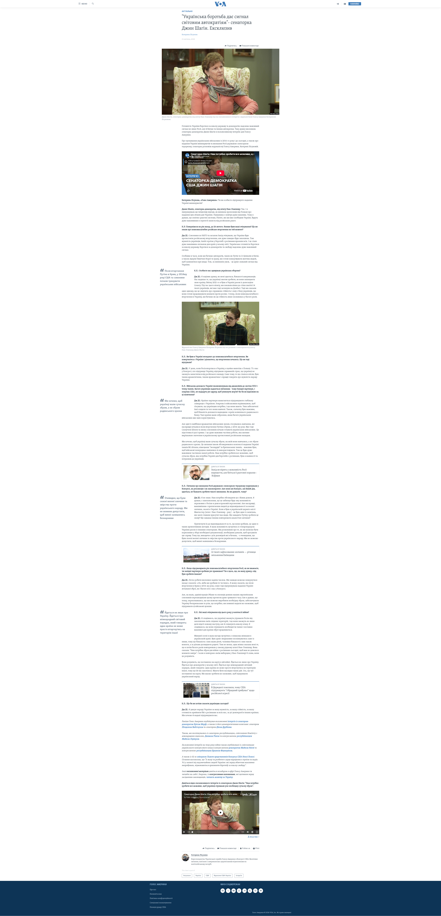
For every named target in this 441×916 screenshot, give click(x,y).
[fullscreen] (257, 832)
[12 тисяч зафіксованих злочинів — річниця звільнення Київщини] (196, 555)
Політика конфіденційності (161, 898)
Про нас (153, 890)
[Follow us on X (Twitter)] (228, 891)
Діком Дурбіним (223, 727)
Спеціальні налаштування (160, 903)
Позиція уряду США (158, 907)
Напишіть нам (156, 894)
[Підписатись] (261, 891)
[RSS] (250, 891)
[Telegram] (337, 4)
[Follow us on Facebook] (222, 891)
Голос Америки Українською (198, 797)
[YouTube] (344, 4)
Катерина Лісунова (190, 35)
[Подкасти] (255, 891)
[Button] (231, 45)
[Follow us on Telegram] (244, 891)
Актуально (187, 11)
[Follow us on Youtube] (233, 891)
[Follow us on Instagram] (239, 891)
